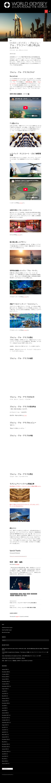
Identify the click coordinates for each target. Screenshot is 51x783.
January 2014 (5, 763)
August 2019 (4, 688)
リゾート (12, 595)
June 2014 (4, 756)
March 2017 (4, 734)
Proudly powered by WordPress (7, 774)
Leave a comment (24, 50)
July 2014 (4, 753)
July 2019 (4, 691)
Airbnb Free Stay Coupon (7, 627)
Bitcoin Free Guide (6, 632)
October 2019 (5, 683)
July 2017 (4, 727)
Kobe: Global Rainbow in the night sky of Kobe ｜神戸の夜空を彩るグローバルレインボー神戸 (21, 655)
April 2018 (4, 710)
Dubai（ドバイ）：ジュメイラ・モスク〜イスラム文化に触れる (23, 602)
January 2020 (5, 679)
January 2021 (5, 669)
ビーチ (24, 593)
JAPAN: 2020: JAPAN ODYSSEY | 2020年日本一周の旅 (13, 658)
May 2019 (4, 695)
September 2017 (5, 722)
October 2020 (5, 674)
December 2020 (5, 671)
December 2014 (5, 751)
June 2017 (4, 729)
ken (18, 50)
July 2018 (4, 705)
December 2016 (5, 739)
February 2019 (5, 698)
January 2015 (5, 749)
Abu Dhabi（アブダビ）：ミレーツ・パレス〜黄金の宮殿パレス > (25, 486)
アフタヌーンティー (14, 593)
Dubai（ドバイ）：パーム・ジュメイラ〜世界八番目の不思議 (23, 606)
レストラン (17, 595)
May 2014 (4, 758)
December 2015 (5, 744)
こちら (21, 202)
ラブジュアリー (34, 593)
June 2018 (4, 708)
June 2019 (4, 693)
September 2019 (5, 686)
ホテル (28, 593)
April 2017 (4, 732)
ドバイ (20, 593)
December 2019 (5, 681)
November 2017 (5, 717)
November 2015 (5, 746)
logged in (18, 616)
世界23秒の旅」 (29, 81)
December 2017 (5, 715)
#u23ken (17, 564)
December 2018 (5, 703)
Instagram (14, 80)
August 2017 (4, 724)
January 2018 (5, 712)
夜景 (22, 595)
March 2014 (4, 761)
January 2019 (5, 700)
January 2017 (5, 737)
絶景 (25, 595)
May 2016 (4, 741)
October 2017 (5, 720)
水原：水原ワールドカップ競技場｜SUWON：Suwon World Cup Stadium (17, 660)
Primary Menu (49, 11)
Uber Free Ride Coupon (7, 629)
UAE (10, 40)
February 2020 (5, 676)
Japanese (5, 768)
